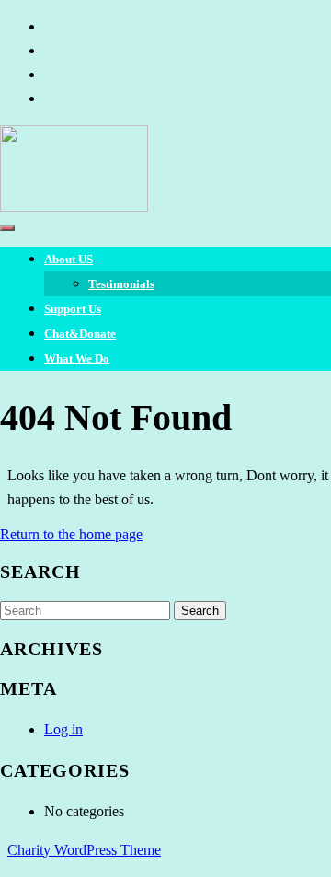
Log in (63, 729)
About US (68, 259)
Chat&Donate (80, 334)
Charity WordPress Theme (84, 850)
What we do (76, 358)
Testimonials (121, 284)
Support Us (72, 309)
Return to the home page (71, 534)
